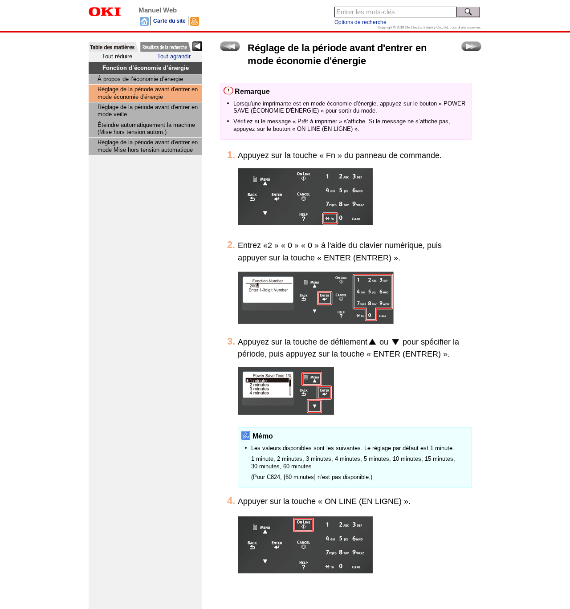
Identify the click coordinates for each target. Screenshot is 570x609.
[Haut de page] (144, 21)
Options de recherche (360, 22)
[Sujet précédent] (230, 46)
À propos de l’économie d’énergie (140, 79)
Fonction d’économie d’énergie (145, 68)
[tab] (114, 47)
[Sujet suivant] (471, 46)
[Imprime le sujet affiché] (194, 21)
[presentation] (114, 47)
